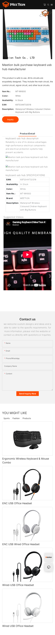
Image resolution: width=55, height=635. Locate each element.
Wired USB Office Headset (18, 625)
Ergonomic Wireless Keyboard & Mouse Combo (25, 460)
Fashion (16, 418)
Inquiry (10, 119)
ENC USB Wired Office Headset (21, 544)
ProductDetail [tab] (27, 133)
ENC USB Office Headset (17, 503)
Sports (7, 418)
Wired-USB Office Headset (18, 585)
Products (27, 418)
